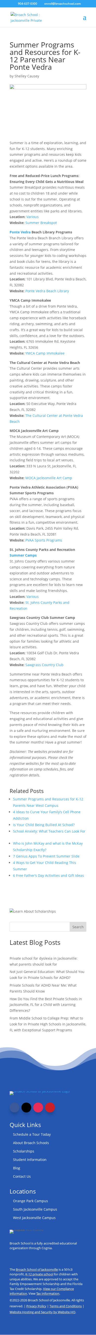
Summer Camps (23, 555)
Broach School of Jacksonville (37, 1269)
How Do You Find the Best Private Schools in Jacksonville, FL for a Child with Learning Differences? (46, 1004)
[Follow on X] (26, 1107)
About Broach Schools (31, 1142)
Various (32, 216)
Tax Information (47, 1293)
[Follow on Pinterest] (50, 1107)
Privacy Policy (36, 1306)
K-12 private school (39, 1274)
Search (78, 927)
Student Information (30, 1159)
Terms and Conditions (65, 1306)
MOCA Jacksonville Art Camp (48, 477)
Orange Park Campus (30, 1201)
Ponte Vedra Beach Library (47, 291)
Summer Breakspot (41, 222)
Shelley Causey (27, 76)
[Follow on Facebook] (14, 1107)
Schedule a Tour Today (32, 1134)
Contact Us (22, 1176)
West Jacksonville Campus (34, 1217)
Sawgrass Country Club (44, 664)
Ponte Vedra (20, 232)
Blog (16, 1168)
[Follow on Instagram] (38, 1107)
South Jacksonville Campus (35, 1209)
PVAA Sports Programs (43, 540)
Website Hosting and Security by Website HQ (42, 1312)
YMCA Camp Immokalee (44, 353)
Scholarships (23, 1151)
